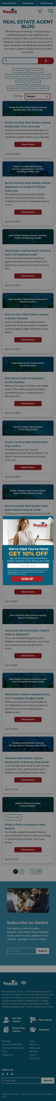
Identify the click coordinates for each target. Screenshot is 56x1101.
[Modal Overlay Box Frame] (28, 550)
